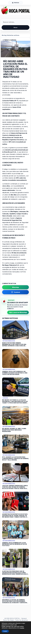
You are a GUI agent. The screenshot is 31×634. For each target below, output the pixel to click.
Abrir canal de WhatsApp (18, 312)
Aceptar (5, 631)
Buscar (15, 27)
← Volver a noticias (9, 40)
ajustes (22, 628)
